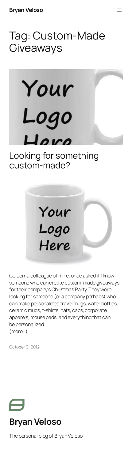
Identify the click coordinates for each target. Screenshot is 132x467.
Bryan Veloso (26, 10)
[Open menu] (119, 10)
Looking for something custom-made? (54, 160)
